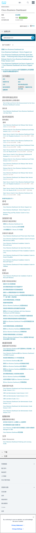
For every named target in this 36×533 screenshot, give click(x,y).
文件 (4, 84)
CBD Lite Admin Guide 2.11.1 (11, 398)
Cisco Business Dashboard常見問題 (13, 432)
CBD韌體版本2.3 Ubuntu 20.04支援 (13, 229)
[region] (18, 523)
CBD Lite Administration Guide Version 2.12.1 (15, 396)
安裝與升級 (6, 82)
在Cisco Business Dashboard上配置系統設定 (15, 305)
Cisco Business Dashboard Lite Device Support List (17, 207)
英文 (33, 26)
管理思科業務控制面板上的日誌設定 (13, 334)
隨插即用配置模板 (8, 302)
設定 (19, 82)
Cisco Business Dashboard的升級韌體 (13, 226)
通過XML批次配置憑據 (9, 284)
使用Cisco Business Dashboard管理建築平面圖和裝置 (18, 315)
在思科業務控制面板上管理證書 (11, 300)
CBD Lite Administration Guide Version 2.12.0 (15, 393)
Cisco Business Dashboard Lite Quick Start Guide (16, 248)
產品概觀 (17, 15)
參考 (4, 79)
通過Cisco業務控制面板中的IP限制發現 (13, 292)
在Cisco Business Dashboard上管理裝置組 (15, 382)
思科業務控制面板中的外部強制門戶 (13, 286)
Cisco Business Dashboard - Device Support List (16, 52)
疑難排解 (5, 89)
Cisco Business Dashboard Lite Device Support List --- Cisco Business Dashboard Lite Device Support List (17, 65)
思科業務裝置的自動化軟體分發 (11, 425)
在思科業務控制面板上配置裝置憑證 (13, 326)
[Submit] (32, 38)
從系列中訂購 (23, 17)
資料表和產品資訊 (23, 84)
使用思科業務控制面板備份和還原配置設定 (14, 318)
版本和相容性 (6, 87)
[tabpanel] (18, 60)
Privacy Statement (17, 525)
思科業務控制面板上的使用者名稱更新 (13, 373)
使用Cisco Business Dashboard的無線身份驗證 (16, 363)
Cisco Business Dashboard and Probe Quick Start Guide (18, 236)
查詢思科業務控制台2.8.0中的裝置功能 (13, 358)
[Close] (33, 517)
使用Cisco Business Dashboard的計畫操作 (15, 366)
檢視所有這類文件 (7, 198)
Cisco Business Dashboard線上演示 (13, 360)
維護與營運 (21, 79)
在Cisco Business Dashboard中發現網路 (14, 376)
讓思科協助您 (24, 26)
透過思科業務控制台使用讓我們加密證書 (14, 308)
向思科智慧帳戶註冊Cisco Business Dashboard (16, 379)
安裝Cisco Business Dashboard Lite (12, 49)
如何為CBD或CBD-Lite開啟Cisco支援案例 (14, 422)
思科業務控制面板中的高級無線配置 (13, 289)
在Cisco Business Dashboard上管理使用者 (15, 331)
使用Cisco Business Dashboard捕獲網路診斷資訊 (16, 329)
